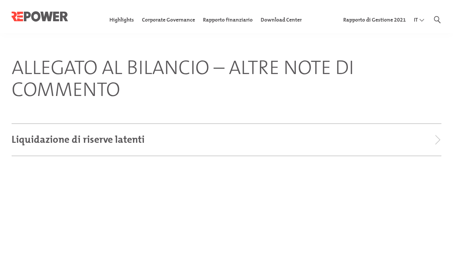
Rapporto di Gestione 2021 (374, 19)
